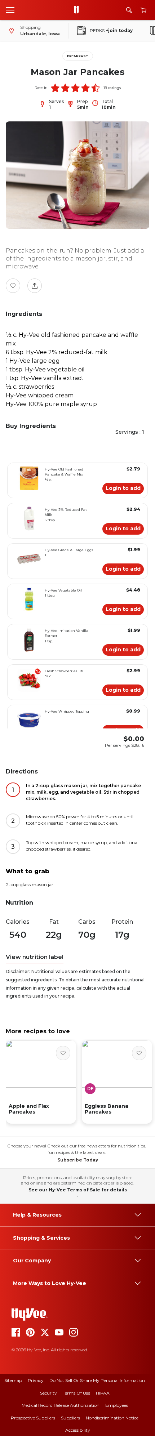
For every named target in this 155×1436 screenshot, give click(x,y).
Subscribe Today (77, 1160)
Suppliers (70, 1418)
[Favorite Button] (13, 286)
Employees (116, 1405)
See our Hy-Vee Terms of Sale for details (77, 1189)
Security (48, 1393)
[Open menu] (10, 9)
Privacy (36, 1380)
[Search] (129, 10)
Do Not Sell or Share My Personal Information (97, 1380)
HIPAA (103, 1393)
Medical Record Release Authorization (60, 1405)
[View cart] (143, 10)
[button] (55, 88)
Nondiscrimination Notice (112, 1418)
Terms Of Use (76, 1393)
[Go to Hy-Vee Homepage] (78, 10)
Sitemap (13, 1380)
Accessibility (77, 1430)
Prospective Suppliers (33, 1418)
